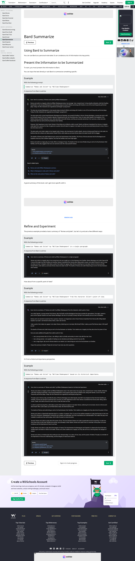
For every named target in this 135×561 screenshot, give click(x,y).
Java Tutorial (20, 538)
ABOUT (74, 549)
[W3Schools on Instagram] (130, 40)
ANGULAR (36, 6)
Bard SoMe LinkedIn (8, 58)
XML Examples (82, 539)
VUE (120, 6)
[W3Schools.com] (13, 517)
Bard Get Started (7, 18)
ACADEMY (81, 549)
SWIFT (28, 6)
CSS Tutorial (20, 527)
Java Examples (82, 538)
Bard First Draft (7, 32)
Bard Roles (5, 20)
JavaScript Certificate (113, 528)
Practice (120, 2)
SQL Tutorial (20, 531)
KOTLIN (100, 6)
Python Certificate (113, 532)
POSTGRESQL (62, 6)
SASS (114, 6)
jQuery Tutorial (20, 541)
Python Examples (82, 532)
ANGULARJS (46, 6)
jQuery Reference (51, 541)
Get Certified (86, 2)
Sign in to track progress (68, 463)
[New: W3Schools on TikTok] (132, 40)
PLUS (23, 516)
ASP (81, 6)
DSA (10, 6)
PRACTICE (94, 516)
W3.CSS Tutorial (20, 534)
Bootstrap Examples (82, 535)
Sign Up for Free (18, 499)
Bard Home (6, 13)
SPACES (38, 516)
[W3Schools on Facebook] (127, 40)
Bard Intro (5, 15)
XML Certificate (112, 541)
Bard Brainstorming (8, 29)
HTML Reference (51, 526)
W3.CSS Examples (82, 534)
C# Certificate (113, 539)
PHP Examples (82, 537)
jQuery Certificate (113, 535)
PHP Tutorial (20, 537)
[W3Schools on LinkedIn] (122, 40)
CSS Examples (82, 527)
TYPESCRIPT (19, 6)
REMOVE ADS (68, 217)
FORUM (68, 549)
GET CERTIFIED (56, 516)
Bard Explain (6, 42)
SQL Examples (82, 531)
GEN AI (127, 6)
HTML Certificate (113, 526)
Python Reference (51, 531)
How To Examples (82, 530)
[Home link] (3, 2)
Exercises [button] (32, 2)
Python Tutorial (20, 532)
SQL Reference (51, 530)
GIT (54, 6)
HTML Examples (82, 526)
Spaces (112, 2)
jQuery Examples (82, 541)
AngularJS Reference (51, 539)
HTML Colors (51, 537)
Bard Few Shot (6, 23)
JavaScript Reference (51, 528)
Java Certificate (113, 537)
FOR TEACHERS (75, 516)
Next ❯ (108, 42)
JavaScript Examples (82, 528)
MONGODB (73, 6)
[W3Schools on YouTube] (119, 40)
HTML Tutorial (20, 526)
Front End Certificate (113, 530)
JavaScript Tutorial (20, 528)
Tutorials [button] (11, 2)
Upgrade (96, 2)
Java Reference (51, 538)
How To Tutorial (20, 530)
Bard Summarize (7, 39)
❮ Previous (30, 42)
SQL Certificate (112, 531)
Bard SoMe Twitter (8, 55)
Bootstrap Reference (51, 534)
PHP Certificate (112, 534)
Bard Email (5, 37)
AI (86, 6)
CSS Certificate (112, 527)
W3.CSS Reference (51, 532)
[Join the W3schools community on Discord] (124, 40)
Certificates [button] (43, 2)
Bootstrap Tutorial (20, 535)
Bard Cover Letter (8, 47)
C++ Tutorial (20, 539)
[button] (64, 2)
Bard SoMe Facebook (8, 60)
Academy (104, 2)
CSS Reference (51, 527)
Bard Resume (6, 44)
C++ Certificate (112, 538)
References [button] (22, 2)
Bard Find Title (7, 34)
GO (94, 6)
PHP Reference (51, 535)
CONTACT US (112, 516)
